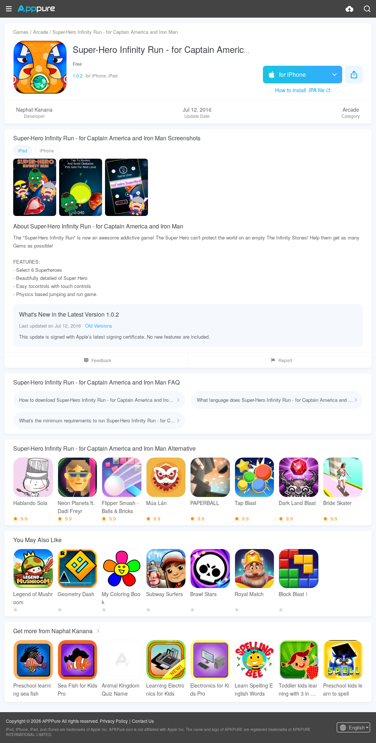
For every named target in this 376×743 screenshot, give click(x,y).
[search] (367, 9)
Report (285, 360)
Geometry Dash (76, 594)
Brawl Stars (203, 594)
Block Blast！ (294, 594)
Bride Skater (337, 502)
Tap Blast (245, 502)
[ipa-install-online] (349, 9)
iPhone (47, 150)
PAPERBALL (204, 502)
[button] (9, 9)
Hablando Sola (30, 502)
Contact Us (143, 721)
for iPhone (292, 74)
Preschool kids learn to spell (342, 689)
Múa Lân (156, 502)
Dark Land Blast (297, 502)
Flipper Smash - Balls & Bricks (120, 507)
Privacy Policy (114, 721)
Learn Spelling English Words (254, 689)
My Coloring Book (121, 598)
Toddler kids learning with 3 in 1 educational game (298, 689)
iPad (22, 150)
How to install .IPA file (300, 90)
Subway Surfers (164, 594)
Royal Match (249, 594)
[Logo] (36, 8)
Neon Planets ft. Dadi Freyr (76, 507)
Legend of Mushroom (33, 598)
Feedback (101, 360)
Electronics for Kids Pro (209, 689)
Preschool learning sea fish (32, 689)
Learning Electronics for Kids (165, 689)
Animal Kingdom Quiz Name (121, 689)
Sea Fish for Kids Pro (77, 689)
